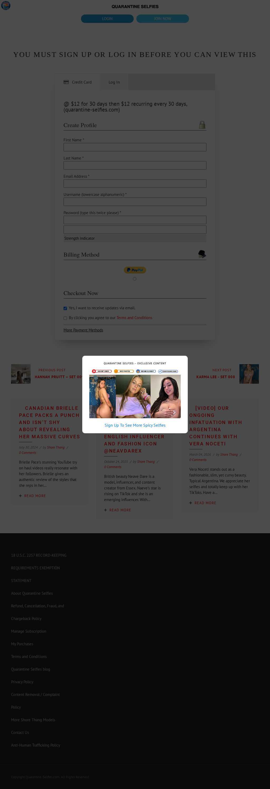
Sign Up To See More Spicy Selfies (135, 425)
